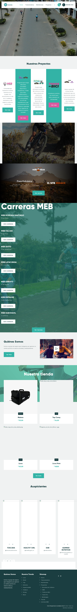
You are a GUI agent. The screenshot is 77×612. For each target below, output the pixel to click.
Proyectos (44, 585)
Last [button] (13, 561)
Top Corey (56, 417)
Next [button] (10, 561)
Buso (24, 594)
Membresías (44, 582)
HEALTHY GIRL (29, 548)
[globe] (12, 544)
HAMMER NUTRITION (66, 549)
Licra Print (56, 463)
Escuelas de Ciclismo (48, 587)
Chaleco (25, 590)
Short (24, 580)
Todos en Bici (46, 592)
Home (42, 577)
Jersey (25, 592)
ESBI (47, 548)
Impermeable (27, 587)
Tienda (43, 599)
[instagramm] (9, 544)
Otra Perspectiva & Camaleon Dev (55, 606)
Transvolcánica (45, 580)
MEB (43, 590)
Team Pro (45, 594)
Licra (20, 459)
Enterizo (25, 585)
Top (56, 413)
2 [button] (7, 561)
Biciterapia (45, 597)
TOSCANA (11, 548)
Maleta (20, 413)
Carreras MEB (45, 602)
